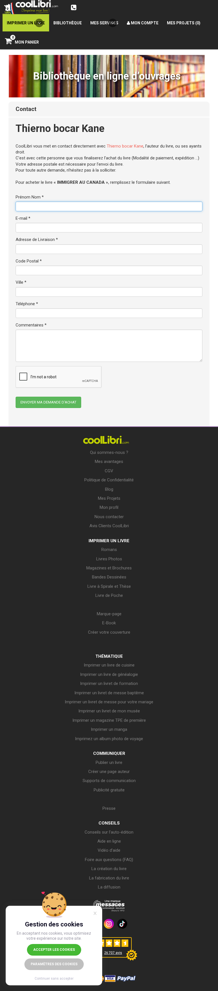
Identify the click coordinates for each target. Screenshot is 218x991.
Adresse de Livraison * (37, 239)
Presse (109, 808)
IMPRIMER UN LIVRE (109, 540)
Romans (109, 549)
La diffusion (109, 887)
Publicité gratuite (109, 790)
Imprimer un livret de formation (109, 683)
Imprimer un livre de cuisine (109, 665)
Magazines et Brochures (109, 568)
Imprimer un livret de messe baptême (109, 692)
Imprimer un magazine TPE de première (109, 720)
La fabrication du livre (109, 878)
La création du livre (109, 868)
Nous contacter (109, 516)
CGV (109, 470)
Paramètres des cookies (54, 964)
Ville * (21, 282)
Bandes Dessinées (109, 577)
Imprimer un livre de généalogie (109, 674)
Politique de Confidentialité (109, 479)
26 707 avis (113, 953)
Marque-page (109, 613)
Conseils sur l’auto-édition (109, 832)
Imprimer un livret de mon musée (109, 711)
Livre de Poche (109, 595)
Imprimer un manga (109, 729)
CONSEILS (109, 823)
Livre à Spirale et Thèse (109, 586)
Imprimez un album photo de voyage (109, 738)
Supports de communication (109, 780)
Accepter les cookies (54, 950)
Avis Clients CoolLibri (109, 525)
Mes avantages (109, 461)
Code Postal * (29, 261)
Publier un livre (109, 762)
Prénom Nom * (30, 197)
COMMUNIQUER (109, 753)
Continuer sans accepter (54, 979)
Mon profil (109, 507)
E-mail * (23, 218)
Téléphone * (27, 303)
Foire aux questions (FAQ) (109, 859)
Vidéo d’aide (109, 850)
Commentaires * (31, 325)
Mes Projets (109, 498)
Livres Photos (109, 558)
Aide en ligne (109, 841)
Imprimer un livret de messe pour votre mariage (109, 701)
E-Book (109, 622)
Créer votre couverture (109, 632)
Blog (109, 489)
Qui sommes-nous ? (109, 452)
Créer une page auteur (109, 771)
